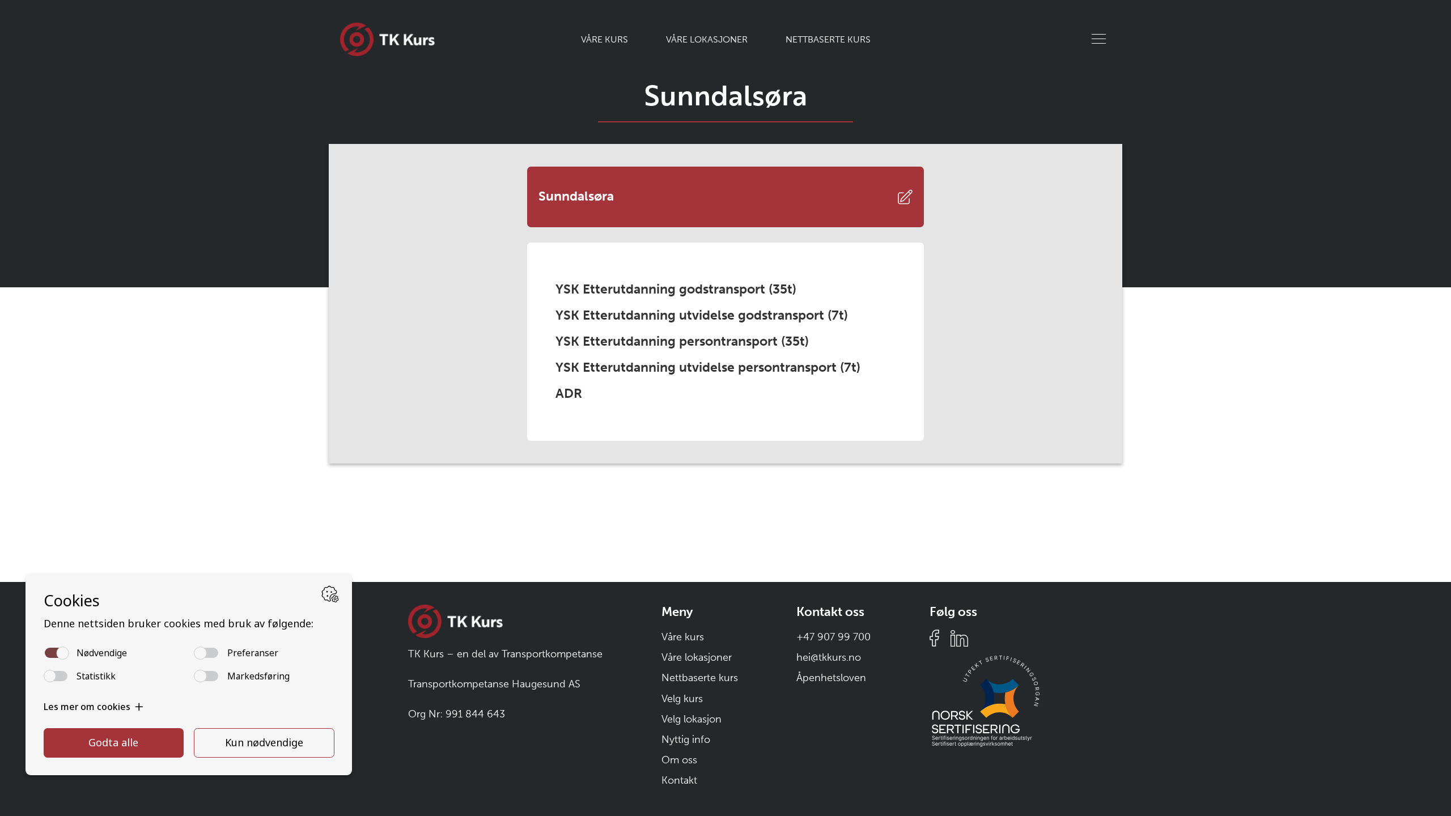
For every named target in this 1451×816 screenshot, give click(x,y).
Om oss (679, 760)
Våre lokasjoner (707, 39)
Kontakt (679, 780)
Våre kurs (604, 39)
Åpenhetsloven (831, 678)
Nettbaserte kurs (828, 39)
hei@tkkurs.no (828, 657)
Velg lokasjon (691, 719)
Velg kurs (682, 698)
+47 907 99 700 (833, 637)
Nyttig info (685, 739)
